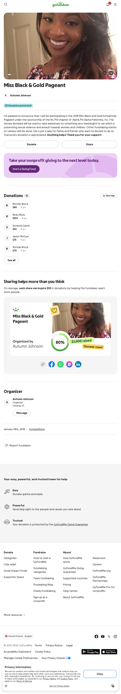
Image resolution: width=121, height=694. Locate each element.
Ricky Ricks (19, 225)
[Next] (110, 73)
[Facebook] (52, 364)
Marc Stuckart (21, 203)
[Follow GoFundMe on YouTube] (103, 636)
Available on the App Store (109, 651)
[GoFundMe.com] (60, 4)
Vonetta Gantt (21, 236)
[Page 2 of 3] (12, 74)
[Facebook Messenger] (69, 364)
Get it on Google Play (90, 651)
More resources (13, 614)
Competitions (37, 428)
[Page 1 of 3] (9, 74)
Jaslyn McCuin (21, 247)
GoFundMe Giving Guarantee (71, 524)
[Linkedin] (78, 364)
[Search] (6, 4)
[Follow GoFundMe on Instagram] (115, 636)
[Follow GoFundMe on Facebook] (96, 636)
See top (110, 195)
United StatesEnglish (20, 636)
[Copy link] (43, 364)
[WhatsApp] (60, 364)
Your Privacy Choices (53, 657)
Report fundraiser (20, 445)
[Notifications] (108, 4)
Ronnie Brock (20, 214)
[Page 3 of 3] (14, 74)
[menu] (115, 4)
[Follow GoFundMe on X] (109, 636)
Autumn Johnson (23, 398)
